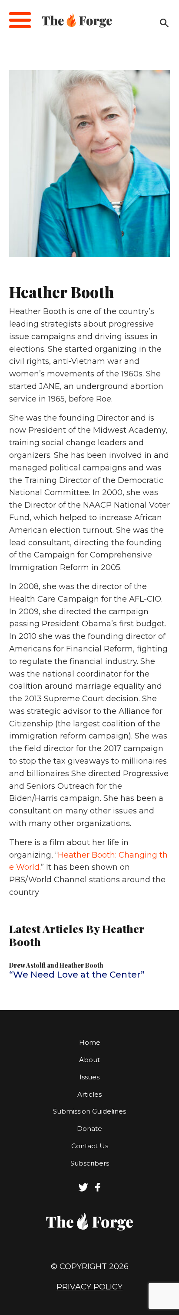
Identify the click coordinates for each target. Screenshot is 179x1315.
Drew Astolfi (27, 965)
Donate (89, 1128)
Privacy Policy (89, 1287)
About (89, 1060)
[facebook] (98, 1189)
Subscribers (89, 1163)
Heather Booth (81, 965)
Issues (89, 1077)
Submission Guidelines (89, 1111)
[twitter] (83, 1189)
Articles (89, 1094)
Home (89, 1042)
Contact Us (89, 1146)
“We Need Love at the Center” (77, 974)
